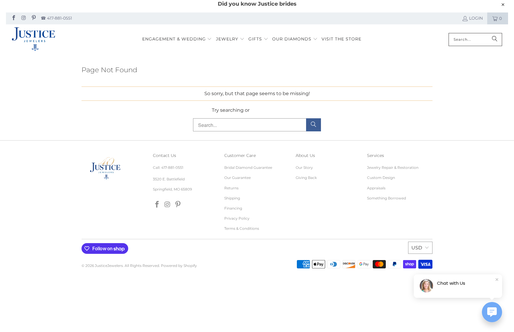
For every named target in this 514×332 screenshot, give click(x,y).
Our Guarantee (237, 177)
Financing (233, 208)
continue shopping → (277, 110)
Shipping (232, 198)
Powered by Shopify (179, 265)
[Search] (494, 39)
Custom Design (381, 177)
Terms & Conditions (241, 228)
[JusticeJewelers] (33, 39)
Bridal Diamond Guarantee (248, 167)
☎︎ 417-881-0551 (56, 18)
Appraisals (376, 188)
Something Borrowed (386, 198)
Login (476, 18)
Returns (231, 188)
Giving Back (306, 177)
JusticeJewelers (109, 265)
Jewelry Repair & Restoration (393, 167)
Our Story (304, 167)
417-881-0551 (172, 167)
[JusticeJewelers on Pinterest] (33, 18)
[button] (177, 39)
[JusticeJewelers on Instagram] (23, 18)
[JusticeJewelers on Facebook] (13, 18)
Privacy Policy (237, 218)
